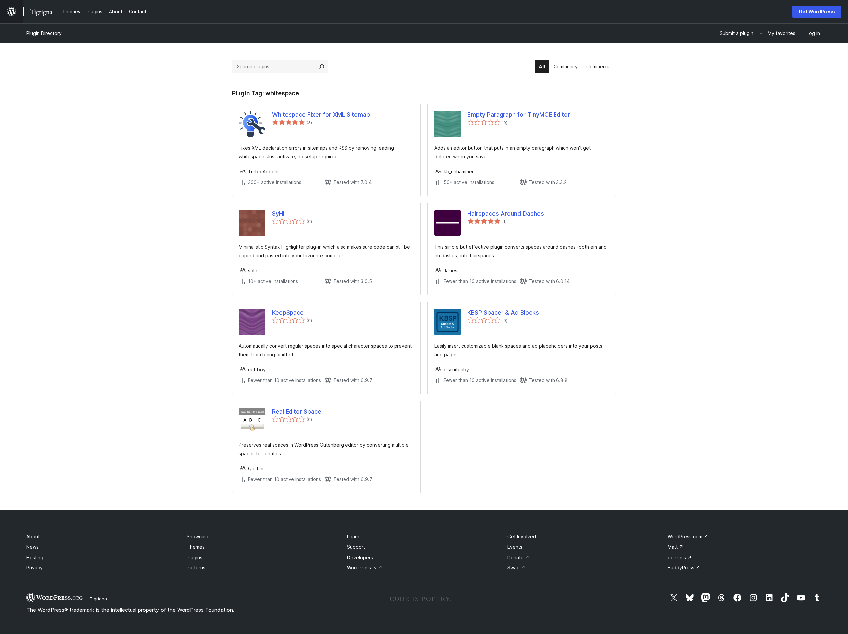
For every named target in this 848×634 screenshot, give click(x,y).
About (33, 536)
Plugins (194, 557)
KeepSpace (288, 312)
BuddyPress (684, 567)
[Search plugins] (321, 66)
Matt (675, 547)
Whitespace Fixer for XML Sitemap (321, 114)
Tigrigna (98, 598)
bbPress (680, 557)
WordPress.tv (364, 567)
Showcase (198, 536)
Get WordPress (817, 11)
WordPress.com (688, 536)
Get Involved (521, 536)
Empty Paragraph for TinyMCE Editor (518, 114)
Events (514, 547)
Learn (353, 536)
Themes (196, 547)
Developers (360, 557)
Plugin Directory (44, 33)
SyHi (278, 213)
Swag (516, 567)
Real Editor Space (296, 411)
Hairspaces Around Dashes (505, 213)
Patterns (196, 567)
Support (356, 547)
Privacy (34, 567)
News (32, 547)
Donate (518, 557)
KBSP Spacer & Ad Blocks (503, 312)
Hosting (34, 557)
